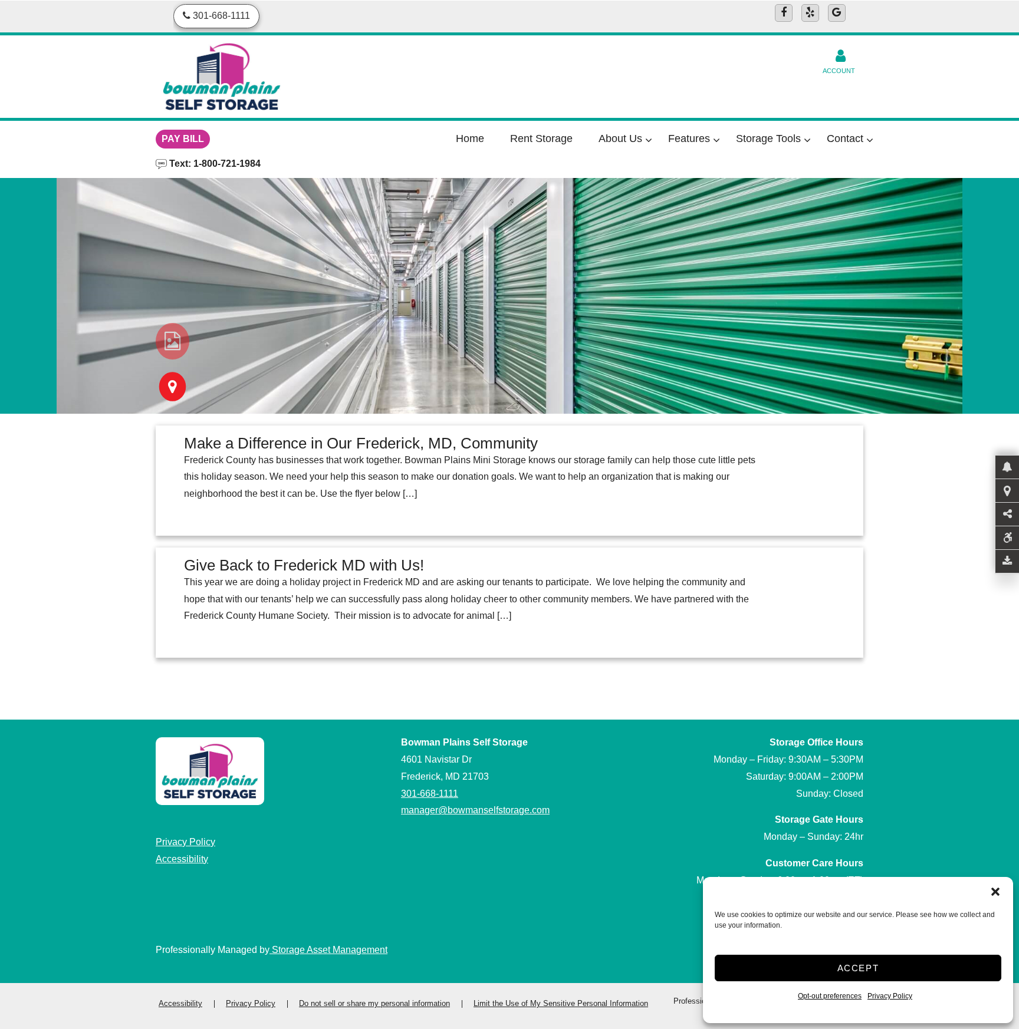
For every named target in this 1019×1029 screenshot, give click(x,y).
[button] (995, 892)
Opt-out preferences (830, 996)
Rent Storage (541, 138)
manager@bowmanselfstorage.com (475, 810)
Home (470, 138)
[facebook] (784, 13)
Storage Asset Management (328, 950)
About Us (620, 138)
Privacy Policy (889, 996)
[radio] (172, 341)
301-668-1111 (429, 794)
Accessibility (182, 859)
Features (689, 138)
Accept (858, 968)
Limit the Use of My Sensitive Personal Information (561, 1003)
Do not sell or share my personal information (374, 1003)
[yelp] (810, 13)
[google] (837, 13)
